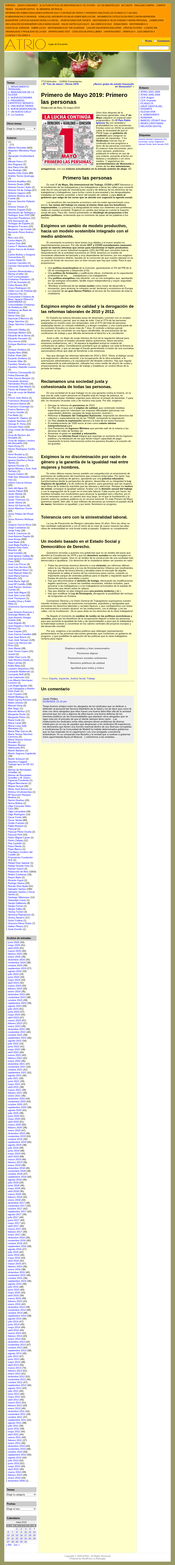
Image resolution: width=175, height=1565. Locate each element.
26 (34, 1538)
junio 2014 (13, 1324)
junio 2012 (13, 1394)
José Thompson (16, 598)
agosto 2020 (15, 1110)
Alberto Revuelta (17, 147)
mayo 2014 (14, 1327)
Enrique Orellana (17, 349)
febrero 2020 (15, 1127)
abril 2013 (13, 1365)
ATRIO (85, 1556)
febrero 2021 (15, 1093)
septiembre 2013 (17, 1350)
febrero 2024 (15, 988)
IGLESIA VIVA (147, 112)
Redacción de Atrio (18, 871)
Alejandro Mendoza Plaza (22, 150)
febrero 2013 (15, 1371)
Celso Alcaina (15, 285)
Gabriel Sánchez (17, 421)
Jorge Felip (14, 530)
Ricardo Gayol (15, 880)
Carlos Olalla (15, 260)
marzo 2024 (14, 985)
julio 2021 (13, 1078)
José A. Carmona (17, 533)
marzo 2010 (14, 1472)
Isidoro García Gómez (20, 482)
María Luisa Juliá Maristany (17, 727)
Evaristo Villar (15, 361)
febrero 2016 (15, 1266)
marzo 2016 (14, 1263)
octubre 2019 (15, 1139)
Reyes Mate (14, 877)
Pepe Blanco (15, 849)
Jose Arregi (14, 539)
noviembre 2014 (17, 1310)
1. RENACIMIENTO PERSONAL (18, 88)
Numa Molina (15, 803)
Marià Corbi (14, 720)
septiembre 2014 (17, 1315)
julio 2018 (13, 1182)
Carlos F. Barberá (17, 246)
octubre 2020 (15, 1104)
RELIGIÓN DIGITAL (151, 126)
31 (25, 1542)
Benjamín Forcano (18, 226)
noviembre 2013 (17, 1344)
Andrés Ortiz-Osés (18, 173)
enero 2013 (14, 1373)
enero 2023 (14, 1026)
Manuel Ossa (15, 705)
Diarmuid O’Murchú (18, 318)
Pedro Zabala (15, 840)
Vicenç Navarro (16, 917)
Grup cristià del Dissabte (21, 429)
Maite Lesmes (15, 702)
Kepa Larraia (15, 663)
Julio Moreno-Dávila (19, 660)
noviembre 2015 (17, 1275)
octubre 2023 (15, 1000)
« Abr (9, 1545)
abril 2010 (13, 1469)
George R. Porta (17, 424)
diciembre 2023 (16, 994)
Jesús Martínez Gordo (20, 508)
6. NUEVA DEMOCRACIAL (22, 109)
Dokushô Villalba (17, 329)
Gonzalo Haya (15, 427)
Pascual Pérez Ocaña (19, 832)
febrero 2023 (15, 1023)
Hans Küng (14, 446)
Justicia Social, (78, 678)
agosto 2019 (15, 1145)
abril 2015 (13, 1295)
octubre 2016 (15, 1243)
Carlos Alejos (15, 240)
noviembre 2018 (17, 1171)
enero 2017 (14, 1234)
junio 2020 (13, 1116)
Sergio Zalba (15, 909)
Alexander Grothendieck (21, 156)
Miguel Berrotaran (18, 783)
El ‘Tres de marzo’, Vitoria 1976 (61, 84)
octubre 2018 (15, 1174)
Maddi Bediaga (16, 697)
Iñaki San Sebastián (19, 477)
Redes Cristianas (17, 874)
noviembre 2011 (16, 1414)
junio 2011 (13, 1428)
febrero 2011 (15, 1440)
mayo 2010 (14, 1466)
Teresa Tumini (15, 912)
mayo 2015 (14, 1292)
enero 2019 (14, 1165)
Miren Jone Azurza (18, 789)
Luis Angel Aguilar (17, 685)
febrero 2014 (15, 1336)
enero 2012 (14, 1408)
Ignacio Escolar (16, 465)
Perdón (149, 144)
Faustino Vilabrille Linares (22, 367)
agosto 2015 (15, 1284)
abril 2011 (13, 1434)
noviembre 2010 (17, 1449)
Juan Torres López (18, 651)
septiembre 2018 (17, 1177)
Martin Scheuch (16, 759)
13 (8, 1535)
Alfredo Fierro (15, 161)
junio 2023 (13, 1012)
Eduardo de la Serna (19, 335)
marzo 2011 (14, 1437)
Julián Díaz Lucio (17, 657)
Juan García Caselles (19, 634)
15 (17, 1535)
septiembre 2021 (17, 1072)
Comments (163, 41)
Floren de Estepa (17, 389)
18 (30, 1535)
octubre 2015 (15, 1278)
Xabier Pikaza (15, 926)
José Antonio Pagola (19, 536)
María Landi (14, 723)
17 (25, 1535)
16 (21, 1535)
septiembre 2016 (17, 1246)
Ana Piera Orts (16, 167)
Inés (10, 480)
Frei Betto (13, 415)
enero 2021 (14, 1095)
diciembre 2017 (16, 1203)
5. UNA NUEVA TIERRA (20, 106)
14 (12, 1535)
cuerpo (151, 142)
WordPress (87, 1558)
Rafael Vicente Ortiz (19, 866)
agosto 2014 (15, 1318)
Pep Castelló (15, 843)
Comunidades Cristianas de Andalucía (21, 306)
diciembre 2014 (16, 1307)
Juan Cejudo (15, 631)
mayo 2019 (14, 1153)
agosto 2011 (14, 1423)
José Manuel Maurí (18, 570)
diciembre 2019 (16, 1133)
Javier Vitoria (15, 502)
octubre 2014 (15, 1313)
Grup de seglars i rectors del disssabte (21, 441)
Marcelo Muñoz (16, 711)
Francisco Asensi (17, 403)
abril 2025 (13, 948)
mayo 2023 (14, 1014)
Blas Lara (13, 237)
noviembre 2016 (17, 1240)
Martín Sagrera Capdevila (22, 753)
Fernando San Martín (19, 386)
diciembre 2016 (16, 1237)
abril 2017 (13, 1226)
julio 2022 (13, 1043)
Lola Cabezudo (16, 677)
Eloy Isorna (14, 341)
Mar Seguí (13, 708)
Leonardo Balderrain (19, 671)
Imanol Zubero (16, 474)
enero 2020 (14, 1130)
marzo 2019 (14, 1159)
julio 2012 (13, 1391)
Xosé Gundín (15, 929)
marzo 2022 (14, 1055)
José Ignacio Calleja (19, 556)
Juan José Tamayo (18, 640)
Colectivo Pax (15, 294)
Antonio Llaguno (17, 193)
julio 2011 (13, 1426)
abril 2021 (13, 1087)
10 (25, 1532)
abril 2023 (13, 1017)
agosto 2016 (15, 1249)
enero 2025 (14, 957)
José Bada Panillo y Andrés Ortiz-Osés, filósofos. (18, 547)
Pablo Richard (15, 826)
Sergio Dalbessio (17, 903)
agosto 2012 (15, 1388)
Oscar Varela (15, 820)
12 (34, 1532)
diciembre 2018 (16, 1168)
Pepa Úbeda (15, 846)
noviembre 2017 (17, 1205)
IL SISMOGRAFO (149, 114)
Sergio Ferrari (15, 906)
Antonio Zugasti (16, 209)
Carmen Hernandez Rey (21, 266)
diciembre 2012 (16, 1376)
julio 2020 (13, 1113)
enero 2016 (14, 1269)
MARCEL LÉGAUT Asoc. (153, 120)
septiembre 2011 (17, 1420)
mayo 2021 (14, 1084)
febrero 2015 (15, 1301)
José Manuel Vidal (18, 573)
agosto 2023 (15, 1006)
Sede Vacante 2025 (160, 144)
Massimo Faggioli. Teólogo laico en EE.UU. (21, 763)
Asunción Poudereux (19, 218)
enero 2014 (14, 1339)
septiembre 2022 (17, 1038)
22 (17, 1538)
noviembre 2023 (17, 997)
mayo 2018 (14, 1188)
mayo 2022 (14, 1049)
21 (12, 1538)
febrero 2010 (15, 1475)
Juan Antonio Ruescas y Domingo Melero (21, 613)
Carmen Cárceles (17, 263)
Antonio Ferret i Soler (19, 187)
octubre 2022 (15, 1035)
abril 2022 (13, 1052)
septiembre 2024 (17, 968)
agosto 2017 (15, 1214)
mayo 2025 (14, 945)
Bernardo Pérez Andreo (20, 232)
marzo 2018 (14, 1194)
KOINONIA (146, 117)
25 (30, 1538)
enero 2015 (14, 1304)
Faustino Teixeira (17, 364)
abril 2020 (13, 1122)
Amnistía (142, 139)
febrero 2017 (15, 1232)
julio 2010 (13, 1460)
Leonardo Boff (15, 674)
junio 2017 (13, 1220)
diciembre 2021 (16, 1064)
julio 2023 (13, 1009)
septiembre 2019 (17, 1142)
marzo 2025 (14, 951)
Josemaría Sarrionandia (21, 606)
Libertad (141, 144)
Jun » (17, 1545)
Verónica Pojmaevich (19, 914)
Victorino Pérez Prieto (19, 923)
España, (54, 678)
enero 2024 (14, 991)
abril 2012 (13, 1399)
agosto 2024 (15, 971)
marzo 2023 (14, 1020)
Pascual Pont (15, 834)
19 (34, 1535)
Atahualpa (100, 1558)
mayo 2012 (14, 1397)
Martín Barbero (16, 750)
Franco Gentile (16, 412)
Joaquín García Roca (19, 524)
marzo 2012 (14, 1402)
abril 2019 (13, 1156)
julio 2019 (13, 1148)
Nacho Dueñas (16, 800)
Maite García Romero (19, 700)
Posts (148, 41)
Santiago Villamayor (19, 897)
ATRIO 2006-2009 (150, 94)
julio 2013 (13, 1356)
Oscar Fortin (15, 817)
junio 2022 (13, 1046)
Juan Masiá (14, 648)
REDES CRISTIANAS (151, 123)
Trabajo (91, 678)
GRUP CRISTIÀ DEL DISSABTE (151, 107)
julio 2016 (13, 1252)
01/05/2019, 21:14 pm (55, 701)
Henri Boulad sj (16, 454)
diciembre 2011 (16, 1411)
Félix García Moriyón (19, 378)
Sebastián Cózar (17, 900)
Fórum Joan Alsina (18, 398)
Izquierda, (64, 678)
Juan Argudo (15, 623)
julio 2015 (13, 1287)
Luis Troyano (15, 694)
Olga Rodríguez (16, 814)
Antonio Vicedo (16, 207)
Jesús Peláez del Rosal (20, 514)
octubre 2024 (15, 965)
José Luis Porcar (17, 564)
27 (8, 1542)
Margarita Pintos (17, 717)
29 (17, 1542)
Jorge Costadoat (17, 527)
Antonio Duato (15, 184)
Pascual (12, 829)
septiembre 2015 (17, 1281)
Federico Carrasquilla (19, 372)
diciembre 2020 (16, 1098)
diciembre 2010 (16, 1446)
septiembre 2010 (17, 1454)
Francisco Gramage (19, 406)
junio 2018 (13, 1185)
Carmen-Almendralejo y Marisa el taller (21, 272)
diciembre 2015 (16, 1272)
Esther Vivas (15, 355)
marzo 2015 (14, 1298)
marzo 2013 (14, 1368)
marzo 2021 (14, 1090)
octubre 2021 (15, 1069)
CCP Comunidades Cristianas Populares (19, 278)
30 (21, 1542)
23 (21, 1538)
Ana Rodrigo (15, 170)
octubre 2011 (15, 1417)
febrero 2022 (15, 1058)
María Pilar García (18, 731)
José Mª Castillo (16, 584)
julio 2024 (13, 974)
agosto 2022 (15, 1040)
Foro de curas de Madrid (21, 392)
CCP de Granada (17, 282)
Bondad (149, 139)
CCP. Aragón (147, 97)
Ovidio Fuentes (16, 823)
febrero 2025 (15, 954)
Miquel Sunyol (15, 786)
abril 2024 (13, 983)
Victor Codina (15, 920)
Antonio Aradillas (17, 181)
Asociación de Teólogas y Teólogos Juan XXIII (21, 213)
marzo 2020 (14, 1124)
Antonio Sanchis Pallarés (21, 201)
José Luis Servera (18, 567)
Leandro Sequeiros (18, 668)
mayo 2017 (14, 1223)
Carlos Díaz (14, 243)
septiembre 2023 (17, 1003)
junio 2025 (13, 942)
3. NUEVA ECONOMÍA (20, 97)
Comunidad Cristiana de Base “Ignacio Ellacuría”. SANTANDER (21, 299)
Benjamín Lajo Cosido (20, 229)
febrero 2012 (15, 1405)
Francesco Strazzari (19, 401)
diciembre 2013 (16, 1342)
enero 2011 (14, 1443)
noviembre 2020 (17, 1101)
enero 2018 (14, 1200)
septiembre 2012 (17, 1385)
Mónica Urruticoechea (20, 792)
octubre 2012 (15, 1382)
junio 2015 (13, 1289)
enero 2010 (14, 1478)
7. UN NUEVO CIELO (19, 112)
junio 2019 (13, 1150)
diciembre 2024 (16, 959)
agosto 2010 (15, 1457)
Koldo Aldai (14, 665)
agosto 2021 (15, 1075)
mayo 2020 (14, 1119)
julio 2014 (13, 1321)
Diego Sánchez (16, 321)
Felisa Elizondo (16, 375)
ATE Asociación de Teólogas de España (19, 222)
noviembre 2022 (17, 1032)
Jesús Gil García (17, 505)
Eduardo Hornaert (18, 338)
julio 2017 (13, 1217)
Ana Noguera (15, 164)
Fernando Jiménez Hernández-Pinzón (18, 382)
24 (25, 1538)
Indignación (159, 142)
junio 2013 (13, 1359)
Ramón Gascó (16, 868)
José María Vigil (16, 581)
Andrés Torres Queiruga (21, 176)
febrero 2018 (15, 1197)
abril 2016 (13, 1260)
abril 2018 (13, 1191)
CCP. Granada (148, 100)
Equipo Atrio (14, 352)
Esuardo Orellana (17, 358)
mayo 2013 (14, 1362)
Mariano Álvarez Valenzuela (17, 746)
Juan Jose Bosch (17, 637)
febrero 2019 (15, 1162)
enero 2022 (14, 1061)
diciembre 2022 (16, 1029)
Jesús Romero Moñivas (20, 519)
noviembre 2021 (17, 1067)
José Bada (13, 542)
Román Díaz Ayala (18, 886)
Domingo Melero (17, 332)
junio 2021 (13, 1081)
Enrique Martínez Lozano (21, 344)
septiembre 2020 (17, 1107)
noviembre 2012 (17, 1379)
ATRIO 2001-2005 (150, 92)
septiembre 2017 (17, 1211)
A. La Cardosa (16, 114)
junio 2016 (13, 1255)
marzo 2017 (14, 1229)
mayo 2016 (14, 1258)
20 (8, 1538)
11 (30, 1532)
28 (12, 1542)
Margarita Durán (17, 714)
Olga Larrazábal (16, 811)
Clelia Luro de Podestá (20, 291)
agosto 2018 (15, 1179)
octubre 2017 (15, 1208)
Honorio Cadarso (17, 457)
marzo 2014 (14, 1333)
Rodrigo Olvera (16, 883)
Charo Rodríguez (17, 288)
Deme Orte (14, 315)
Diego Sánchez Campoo (21, 324)
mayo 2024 (14, 980)
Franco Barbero (16, 409)
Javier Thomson (16, 499)
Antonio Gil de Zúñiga (19, 190)
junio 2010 (13, 1463)
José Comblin (15, 553)
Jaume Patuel (15, 491)
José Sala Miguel (17, 592)
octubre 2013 (15, 1347)
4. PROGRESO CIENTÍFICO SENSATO (20, 101)
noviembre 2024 (17, 962)
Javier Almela (15, 494)
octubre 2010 (15, 1452)
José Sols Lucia (16, 595)
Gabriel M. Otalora (18, 418)
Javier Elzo (14, 497)
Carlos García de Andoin (21, 249)
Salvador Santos (17, 889)
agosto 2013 (15, 1353)
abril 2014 (13, 1330)
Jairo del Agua (15, 488)
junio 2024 (13, 977)
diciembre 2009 (16, 1481)
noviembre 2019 (17, 1136)
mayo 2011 (14, 1431)
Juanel (11, 654)
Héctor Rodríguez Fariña (21, 449)
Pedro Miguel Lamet (19, 837)
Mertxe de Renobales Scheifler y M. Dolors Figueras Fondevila (19, 778)
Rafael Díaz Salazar (19, 863)
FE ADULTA (146, 103)
